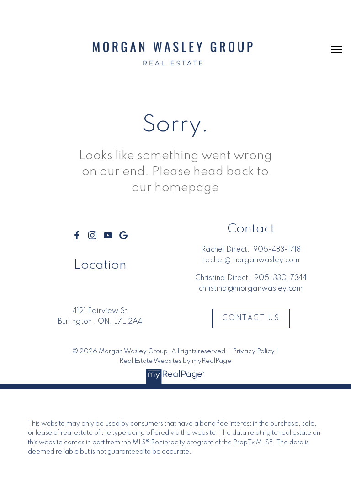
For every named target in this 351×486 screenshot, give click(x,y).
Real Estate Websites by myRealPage (175, 361)
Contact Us (250, 318)
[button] (77, 235)
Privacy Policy (254, 351)
